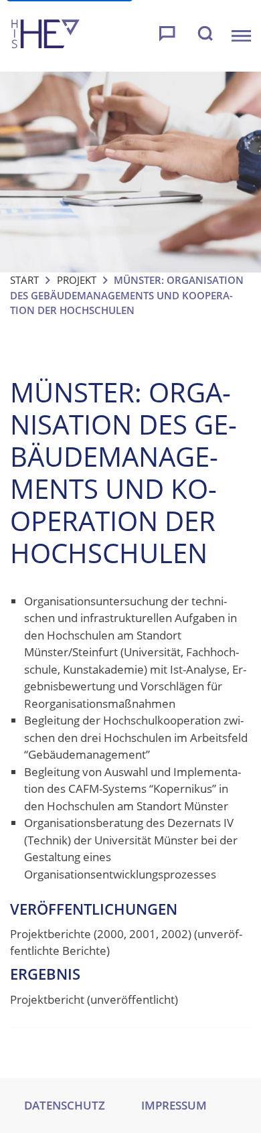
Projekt (76, 280)
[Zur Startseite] (45, 36)
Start (24, 280)
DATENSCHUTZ (64, 1105)
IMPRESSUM (174, 1105)
